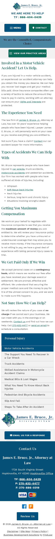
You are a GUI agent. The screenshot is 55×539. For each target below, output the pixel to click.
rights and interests (30, 101)
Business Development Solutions (21, 535)
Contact (38, 141)
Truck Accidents (14, 363)
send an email (39, 325)
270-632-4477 (20, 325)
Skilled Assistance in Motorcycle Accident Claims (24, 371)
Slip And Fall (12, 400)
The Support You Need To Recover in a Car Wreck (27, 356)
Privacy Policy (39, 531)
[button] (15, 27)
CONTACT (41, 27)
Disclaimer (13, 531)
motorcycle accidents (13, 172)
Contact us (19, 321)
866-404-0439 (30, 17)
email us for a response (29, 435)
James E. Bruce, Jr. (29, 120)
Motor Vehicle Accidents (19, 348)
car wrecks (19, 169)
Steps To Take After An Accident (24, 406)
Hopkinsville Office (41, 473)
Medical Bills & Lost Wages (21, 379)
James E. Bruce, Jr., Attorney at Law (31, 524)
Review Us (27, 516)
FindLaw (47, 535)
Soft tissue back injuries (20, 189)
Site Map (25, 531)
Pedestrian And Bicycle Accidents (25, 394)
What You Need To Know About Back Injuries (27, 387)
